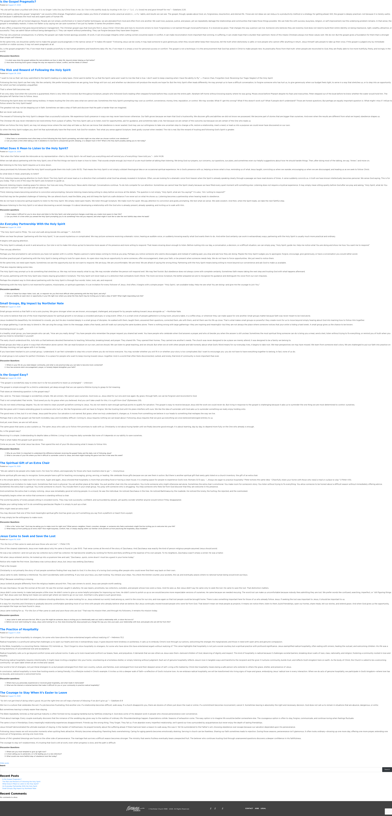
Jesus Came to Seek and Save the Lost (28, 536)
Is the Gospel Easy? (14, 374)
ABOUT (205, 13)
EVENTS (219, 13)
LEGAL (263, 808)
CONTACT (249, 808)
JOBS (257, 808)
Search (2, 765)
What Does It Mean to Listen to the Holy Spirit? (34, 148)
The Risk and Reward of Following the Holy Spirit (35, 69)
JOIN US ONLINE (262, 13)
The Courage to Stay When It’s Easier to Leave (33, 692)
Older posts (4, 763)
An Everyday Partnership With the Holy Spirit (32, 223)
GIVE (247, 13)
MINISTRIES (233, 13)
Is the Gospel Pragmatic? (11, 779)
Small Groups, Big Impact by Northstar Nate (32, 303)
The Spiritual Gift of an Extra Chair (25, 462)
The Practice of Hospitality (19, 629)
